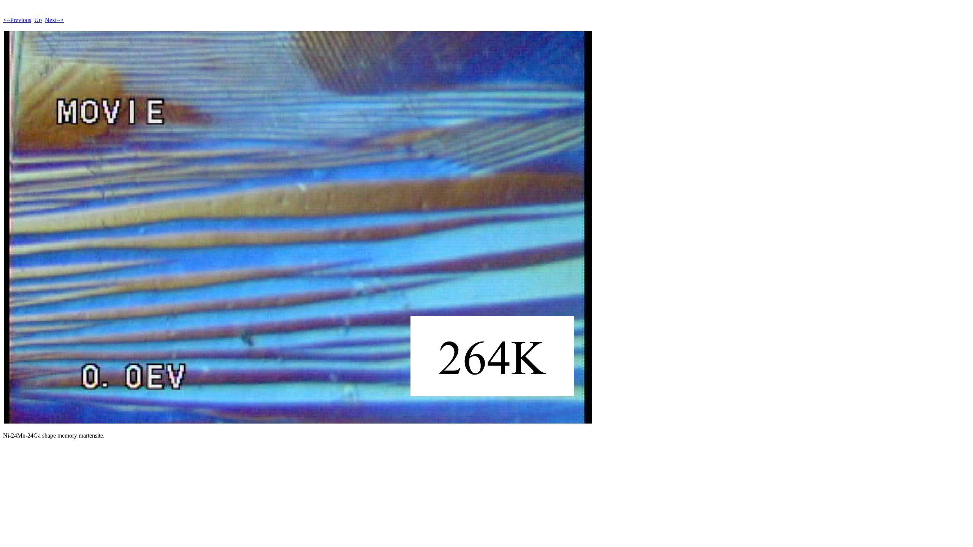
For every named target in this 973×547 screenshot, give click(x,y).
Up (38, 20)
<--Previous (17, 20)
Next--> (54, 20)
